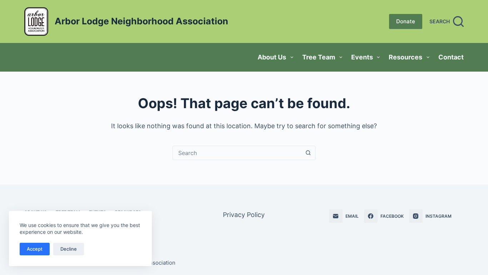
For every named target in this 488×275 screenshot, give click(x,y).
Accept (35, 249)
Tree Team (318, 57)
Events (362, 57)
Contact (451, 57)
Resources (405, 57)
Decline (68, 249)
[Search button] (308, 153)
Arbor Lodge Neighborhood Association (141, 21)
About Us (272, 57)
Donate (405, 21)
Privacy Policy (244, 214)
